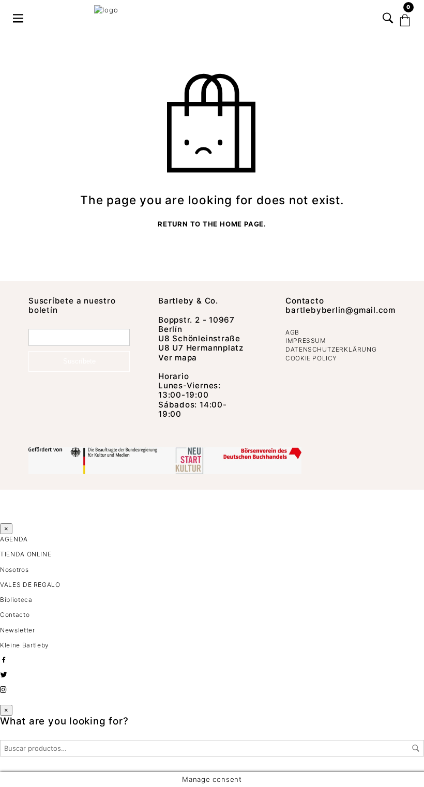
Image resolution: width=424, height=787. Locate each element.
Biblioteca (16, 599)
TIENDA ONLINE (25, 554)
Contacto (304, 301)
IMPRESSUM (305, 340)
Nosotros (14, 569)
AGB (292, 332)
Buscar (416, 748)
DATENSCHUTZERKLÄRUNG (330, 349)
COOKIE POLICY (311, 358)
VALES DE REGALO (30, 584)
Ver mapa (177, 357)
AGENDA (14, 539)
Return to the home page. (212, 224)
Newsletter (17, 630)
